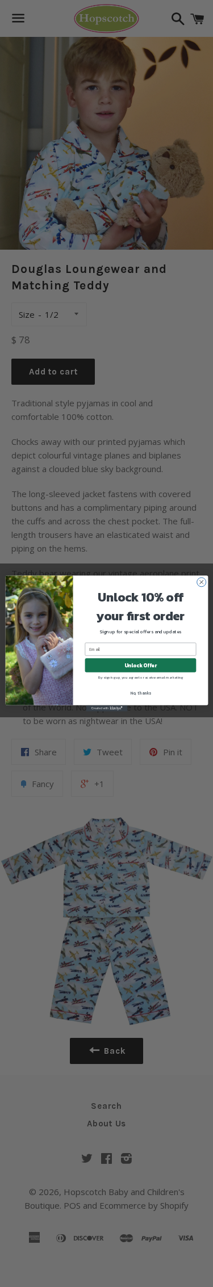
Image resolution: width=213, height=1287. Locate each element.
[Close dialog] (201, 582)
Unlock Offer (140, 666)
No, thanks (140, 693)
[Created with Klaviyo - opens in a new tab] (106, 708)
